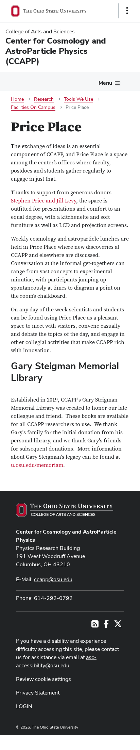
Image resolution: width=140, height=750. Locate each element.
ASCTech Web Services (103, 741)
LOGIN (24, 706)
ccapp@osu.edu (53, 579)
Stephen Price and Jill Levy (43, 200)
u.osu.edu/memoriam (37, 465)
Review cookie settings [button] (43, 679)
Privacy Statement (37, 692)
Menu (105, 82)
